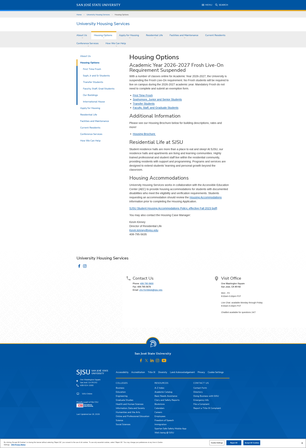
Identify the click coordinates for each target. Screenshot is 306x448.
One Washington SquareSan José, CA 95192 (90, 381)
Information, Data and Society (130, 408)
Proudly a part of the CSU (87, 402)
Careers (158, 412)
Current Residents (215, 35)
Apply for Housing (129, 35)
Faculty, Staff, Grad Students (99, 88)
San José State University (98, 5)
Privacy (201, 372)
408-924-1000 (86, 385)
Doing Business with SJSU (206, 396)
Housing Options (103, 35)
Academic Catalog (163, 392)
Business (120, 387)
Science (119, 420)
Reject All (233, 443)
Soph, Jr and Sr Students (96, 75)
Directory (198, 392)
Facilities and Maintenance (184, 35)
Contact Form (200, 387)
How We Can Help (116, 43)
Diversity (162, 372)
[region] (153, 443)
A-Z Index (159, 387)
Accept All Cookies (252, 443)
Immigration (161, 424)
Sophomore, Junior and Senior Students (157, 99)
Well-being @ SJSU (164, 432)
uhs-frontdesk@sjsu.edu (150, 289)
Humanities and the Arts (128, 412)
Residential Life (154, 35)
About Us (81, 35)
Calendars (159, 408)
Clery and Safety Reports (167, 400)
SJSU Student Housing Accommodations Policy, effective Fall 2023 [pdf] (173, 208)
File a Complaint (201, 404)
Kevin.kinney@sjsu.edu (143, 230)
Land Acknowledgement (182, 372)
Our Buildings (90, 95)
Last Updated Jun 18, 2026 (88, 414)
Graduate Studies (124, 400)
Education (121, 392)
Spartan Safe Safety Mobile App (170, 428)
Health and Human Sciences (129, 404)
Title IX (151, 372)
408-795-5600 (146, 283)
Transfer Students (144, 103)
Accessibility (122, 372)
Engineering (122, 396)
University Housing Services (98, 14)
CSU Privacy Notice (18, 444)
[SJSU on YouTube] (164, 360)
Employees (160, 416)
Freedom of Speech (164, 420)
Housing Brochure (144, 133)
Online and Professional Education (132, 416)
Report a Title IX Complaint (207, 408)
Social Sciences (123, 424)
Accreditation (138, 372)
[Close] (302, 443)
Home (79, 14)
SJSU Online (87, 393)
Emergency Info (201, 400)
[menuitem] (82, 35)
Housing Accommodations (206, 197)
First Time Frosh (143, 95)
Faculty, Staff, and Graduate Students (155, 107)
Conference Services (87, 43)
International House (94, 101)
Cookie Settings (216, 372)
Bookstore (160, 404)
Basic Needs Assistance (166, 396)
